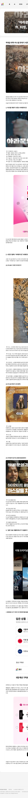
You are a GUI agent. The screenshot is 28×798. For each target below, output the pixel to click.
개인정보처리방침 (3, 789)
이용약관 (10, 789)
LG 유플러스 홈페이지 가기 (18, 789)
